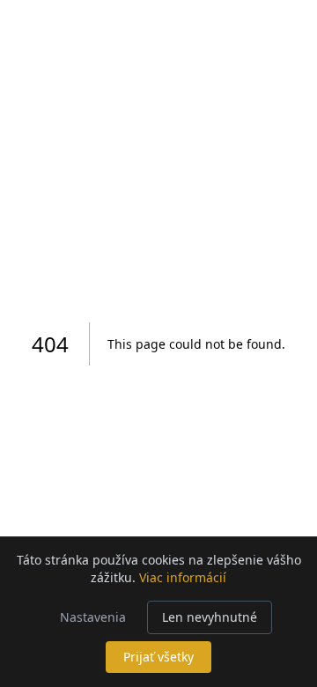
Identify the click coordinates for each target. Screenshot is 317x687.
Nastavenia (93, 617)
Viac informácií (182, 577)
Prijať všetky (158, 656)
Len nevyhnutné (209, 617)
